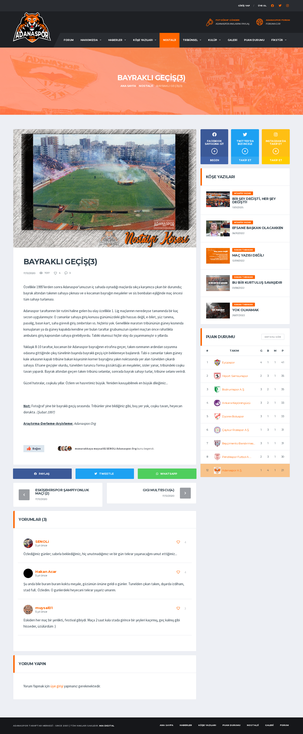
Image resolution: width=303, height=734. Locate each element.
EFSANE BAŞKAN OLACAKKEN (257, 228)
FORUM (69, 40)
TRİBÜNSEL (190, 40)
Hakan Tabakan (243, 250)
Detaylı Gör (273, 337)
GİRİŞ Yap (244, 5)
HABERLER (115, 40)
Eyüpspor (228, 362)
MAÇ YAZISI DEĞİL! (248, 255)
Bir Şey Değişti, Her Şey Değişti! (254, 200)
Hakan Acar (46, 571)
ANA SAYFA (166, 725)
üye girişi (56, 686)
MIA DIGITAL (106, 725)
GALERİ (232, 40)
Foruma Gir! (273, 24)
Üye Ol (262, 5)
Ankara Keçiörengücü (236, 403)
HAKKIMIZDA (89, 40)
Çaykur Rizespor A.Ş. (236, 430)
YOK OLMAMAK (245, 310)
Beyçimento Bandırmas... (238, 443)
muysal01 (100, 448)
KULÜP (212, 40)
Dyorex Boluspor (233, 416)
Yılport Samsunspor (235, 376)
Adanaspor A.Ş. (232, 470)
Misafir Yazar (242, 193)
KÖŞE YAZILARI (143, 40)
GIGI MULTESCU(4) (158, 490)
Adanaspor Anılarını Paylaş (233, 24)
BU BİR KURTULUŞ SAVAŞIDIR (257, 282)
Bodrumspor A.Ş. (233, 389)
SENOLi (111, 448)
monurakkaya (84, 448)
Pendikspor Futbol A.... (236, 457)
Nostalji (146, 86)
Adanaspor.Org (126, 448)
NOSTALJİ (169, 40)
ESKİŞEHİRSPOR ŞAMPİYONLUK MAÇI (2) (62, 491)
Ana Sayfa (128, 86)
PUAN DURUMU (254, 40)
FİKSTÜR (277, 40)
